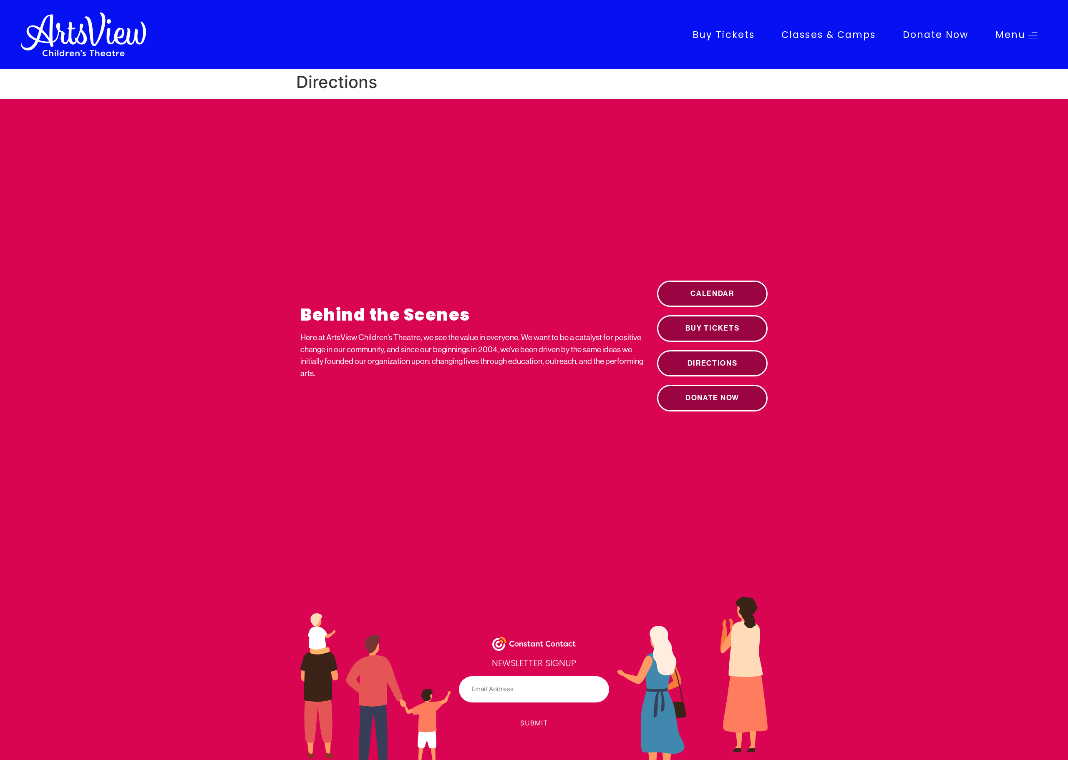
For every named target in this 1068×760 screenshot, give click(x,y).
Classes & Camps (828, 34)
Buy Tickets (724, 34)
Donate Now (936, 34)
